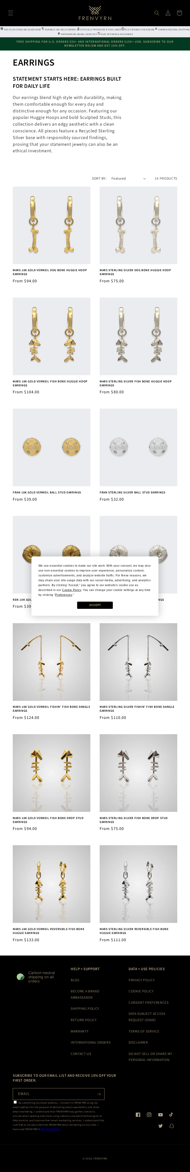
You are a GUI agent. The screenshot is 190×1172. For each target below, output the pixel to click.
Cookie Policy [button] (71, 590)
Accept (95, 605)
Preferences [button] (63, 595)
